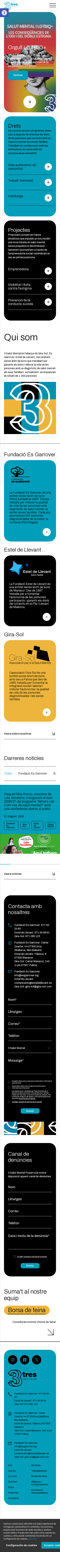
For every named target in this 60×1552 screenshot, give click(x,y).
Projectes (13, 1492)
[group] (30, 819)
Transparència (39, 1471)
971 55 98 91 (42, 932)
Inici (10, 1465)
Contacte (13, 1498)
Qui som (12, 1476)
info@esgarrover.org (26, 975)
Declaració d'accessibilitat (39, 1491)
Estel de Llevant (37, 825)
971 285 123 (32, 936)
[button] (29, 102)
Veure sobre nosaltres (17, 733)
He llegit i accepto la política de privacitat (27, 1102)
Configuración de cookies (21, 1545)
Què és (12, 1471)
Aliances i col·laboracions (39, 1483)
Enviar (30, 1111)
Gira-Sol (24, 825)
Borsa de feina (27, 1310)
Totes (8, 773)
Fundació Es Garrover (32, 773)
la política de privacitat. (27, 1098)
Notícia (18, 75)
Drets (11, 1487)
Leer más (32, 1538)
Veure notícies (13, 873)
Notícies (35, 1465)
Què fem (12, 1481)
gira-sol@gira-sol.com (38, 986)
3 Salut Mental (50, 825)
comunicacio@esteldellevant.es (33, 982)
